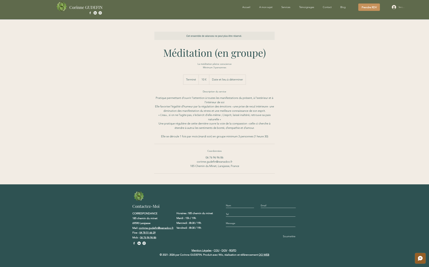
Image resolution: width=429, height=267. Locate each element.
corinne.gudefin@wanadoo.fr (156, 228)
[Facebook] (90, 13)
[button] (286, 7)
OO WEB (264, 254)
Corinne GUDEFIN (86, 7)
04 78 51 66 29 (147, 232)
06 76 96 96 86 (148, 237)
